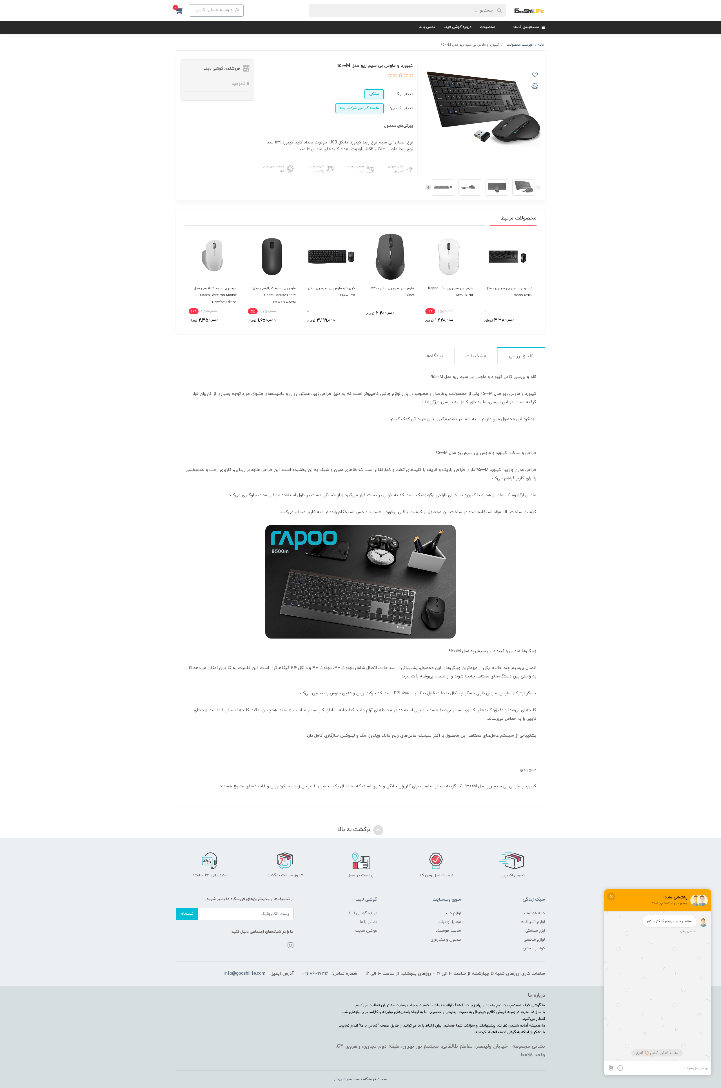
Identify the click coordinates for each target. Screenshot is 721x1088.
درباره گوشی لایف (457, 27)
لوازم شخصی (534, 939)
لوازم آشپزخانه (533, 922)
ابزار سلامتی (535, 930)
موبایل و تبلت (449, 922)
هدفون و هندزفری (445, 939)
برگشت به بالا (355, 830)
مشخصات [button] (476, 356)
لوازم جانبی (451, 913)
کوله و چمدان (534, 948)
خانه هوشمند (534, 913)
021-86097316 (315, 973)
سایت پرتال (343, 1079)
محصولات (487, 27)
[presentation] (538, 187)
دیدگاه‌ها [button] (434, 356)
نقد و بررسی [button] (521, 356)
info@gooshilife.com (244, 973)
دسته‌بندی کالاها (526, 27)
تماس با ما (427, 27)
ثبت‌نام (187, 914)
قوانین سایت (366, 930)
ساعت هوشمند (448, 930)
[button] (182, 10)
